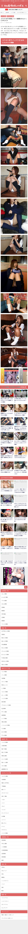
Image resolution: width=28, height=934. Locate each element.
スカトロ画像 (5, 691)
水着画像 (4, 779)
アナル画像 (4, 600)
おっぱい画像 (5, 597)
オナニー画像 (5, 681)
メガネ (3, 799)
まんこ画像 (4, 593)
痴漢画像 (4, 715)
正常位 (3, 867)
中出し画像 (4, 843)
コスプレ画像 (5, 776)
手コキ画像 (4, 735)
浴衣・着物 (4, 796)
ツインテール (5, 897)
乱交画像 (4, 708)
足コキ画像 (4, 731)
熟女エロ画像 (5, 637)
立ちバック (4, 870)
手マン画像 (4, 711)
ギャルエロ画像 (5, 651)
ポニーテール (5, 904)
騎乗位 (3, 877)
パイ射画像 (4, 846)
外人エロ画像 (5, 647)
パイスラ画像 (5, 833)
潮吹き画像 (4, 721)
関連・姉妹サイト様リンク (8, 914)
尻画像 (3, 607)
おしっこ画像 (5, 695)
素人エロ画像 (5, 641)
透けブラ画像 (5, 752)
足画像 (3, 617)
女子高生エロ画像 (10, 16)
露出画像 (4, 701)
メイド (3, 802)
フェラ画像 (4, 671)
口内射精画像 (5, 850)
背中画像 (4, 614)
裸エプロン (4, 823)
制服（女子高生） (6, 782)
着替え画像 (4, 755)
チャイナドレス (5, 812)
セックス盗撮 (5, 759)
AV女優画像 (4, 644)
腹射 (3, 860)
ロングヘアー (5, 907)
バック (3, 884)
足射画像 (4, 853)
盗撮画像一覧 (5, 769)
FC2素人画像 (5, 657)
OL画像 (3, 816)
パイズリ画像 (5, 698)
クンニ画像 (4, 674)
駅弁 (3, 890)
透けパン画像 (5, 762)
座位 (3, 873)
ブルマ (3, 806)
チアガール (4, 829)
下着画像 (4, 786)
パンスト (4, 809)
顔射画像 (4, 840)
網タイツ (4, 789)
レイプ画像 (4, 718)
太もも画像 (4, 603)
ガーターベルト (5, 792)
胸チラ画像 (4, 748)
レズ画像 (4, 688)
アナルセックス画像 (6, 705)
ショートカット (5, 901)
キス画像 (4, 728)
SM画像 (3, 678)
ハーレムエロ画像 (6, 725)
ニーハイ (4, 819)
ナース (3, 826)
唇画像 (3, 620)
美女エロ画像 (5, 664)
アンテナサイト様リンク (7, 918)
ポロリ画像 (4, 765)
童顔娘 (3, 634)
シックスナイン (5, 880)
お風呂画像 (4, 745)
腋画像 (3, 610)
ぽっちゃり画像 (5, 654)
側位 (3, 887)
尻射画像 (4, 856)
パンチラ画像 (3, 16)
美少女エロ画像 (5, 661)
